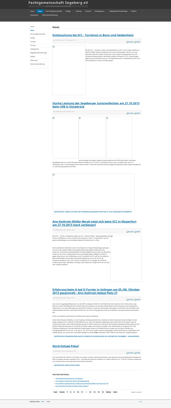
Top (140, 401)
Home (32, 27)
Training (32, 42)
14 (94, 392)
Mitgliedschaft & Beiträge (38, 53)
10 (78, 392)
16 (103, 392)
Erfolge (32, 38)
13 (90, 392)
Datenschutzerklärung (37, 64)
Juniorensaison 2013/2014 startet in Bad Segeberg (72, 386)
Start (55, 392)
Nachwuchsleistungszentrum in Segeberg (69, 378)
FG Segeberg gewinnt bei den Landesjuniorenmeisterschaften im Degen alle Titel (82, 383)
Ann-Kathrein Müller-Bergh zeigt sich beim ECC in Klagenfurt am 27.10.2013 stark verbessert (94, 223)
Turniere (33, 45)
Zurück (62, 392)
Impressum (34, 60)
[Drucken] (130, 41)
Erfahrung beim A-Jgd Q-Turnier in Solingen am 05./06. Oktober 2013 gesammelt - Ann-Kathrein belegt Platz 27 (96, 291)
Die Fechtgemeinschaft (37, 34)
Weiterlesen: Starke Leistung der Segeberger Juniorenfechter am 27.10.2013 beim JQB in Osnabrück (93, 212)
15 (98, 392)
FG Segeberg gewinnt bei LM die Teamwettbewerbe (72, 381)
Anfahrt (32, 57)
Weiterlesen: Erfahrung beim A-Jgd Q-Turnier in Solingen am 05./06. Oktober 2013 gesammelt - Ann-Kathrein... (97, 336)
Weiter (108, 392)
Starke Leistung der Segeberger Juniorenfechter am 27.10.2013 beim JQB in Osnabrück (95, 104)
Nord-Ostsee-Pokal (65, 346)
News (32, 30)
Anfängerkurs (34, 49)
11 (82, 392)
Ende (115, 392)
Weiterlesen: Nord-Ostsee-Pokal (67, 365)
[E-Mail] (137, 41)
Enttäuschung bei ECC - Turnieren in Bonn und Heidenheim (93, 35)
